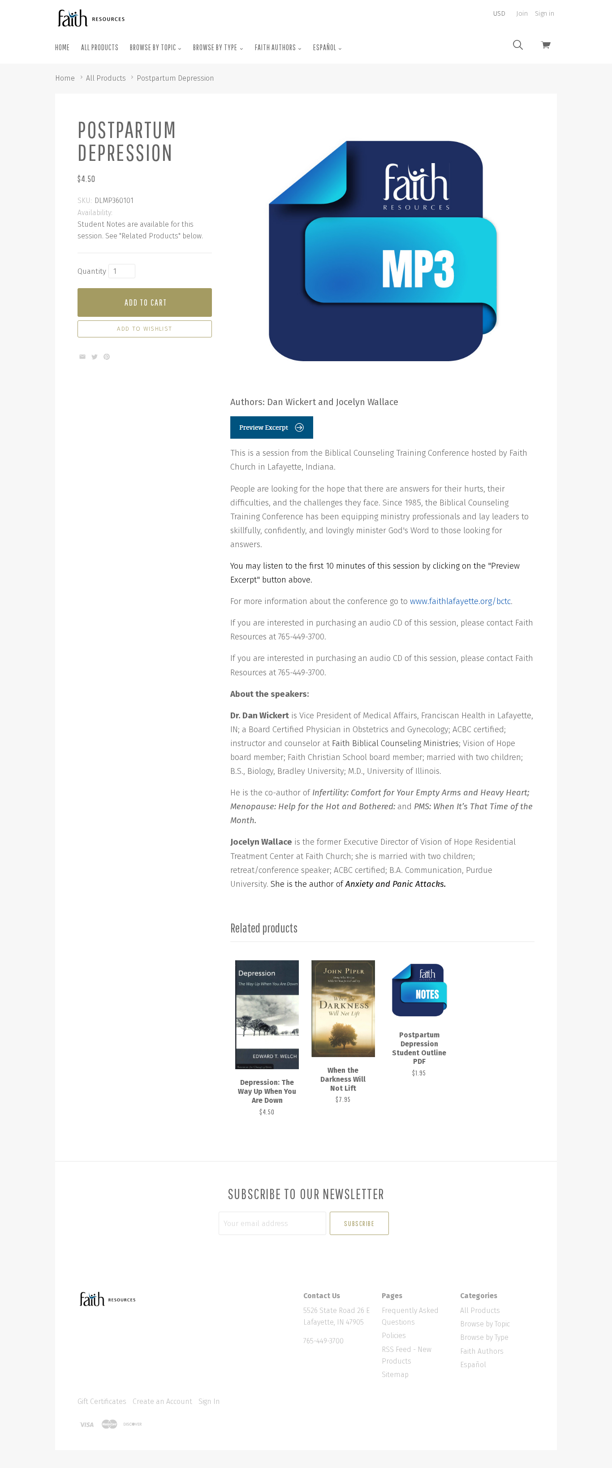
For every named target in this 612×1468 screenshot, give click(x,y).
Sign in (544, 13)
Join (522, 13)
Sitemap (395, 1374)
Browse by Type (216, 47)
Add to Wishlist (144, 328)
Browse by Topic (153, 47)
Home (62, 47)
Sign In (209, 1401)
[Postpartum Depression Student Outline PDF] (419, 991)
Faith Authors (276, 47)
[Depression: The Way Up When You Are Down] (267, 1015)
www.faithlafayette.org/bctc (460, 601)
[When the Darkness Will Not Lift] (343, 1009)
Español (325, 47)
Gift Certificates (102, 1401)
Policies (394, 1335)
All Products (100, 47)
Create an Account (162, 1401)
